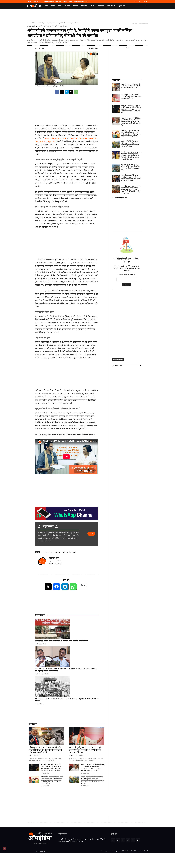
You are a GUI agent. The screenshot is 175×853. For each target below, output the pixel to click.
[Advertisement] (78, 803)
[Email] (71, 92)
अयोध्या (43, 552)
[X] (142, 1)
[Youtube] (147, 1)
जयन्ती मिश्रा (71, 755)
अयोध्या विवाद (49, 552)
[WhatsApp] (144, 1)
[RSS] (140, 1)
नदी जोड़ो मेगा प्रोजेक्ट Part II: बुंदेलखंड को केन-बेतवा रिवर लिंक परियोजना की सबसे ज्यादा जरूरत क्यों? (130, 167)
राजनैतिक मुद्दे (31, 744)
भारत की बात (41, 26)
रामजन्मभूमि (61, 552)
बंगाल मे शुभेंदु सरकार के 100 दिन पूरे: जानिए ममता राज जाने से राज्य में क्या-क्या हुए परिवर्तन (85, 750)
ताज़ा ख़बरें (116, 80)
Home (29, 23)
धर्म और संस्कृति (41, 23)
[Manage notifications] (4, 848)
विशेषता (30, 755)
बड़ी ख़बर (49, 26)
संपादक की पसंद (63, 26)
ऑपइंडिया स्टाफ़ (93, 48)
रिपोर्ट (55, 26)
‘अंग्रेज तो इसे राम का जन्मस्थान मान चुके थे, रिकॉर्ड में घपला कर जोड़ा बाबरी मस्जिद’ (61, 641)
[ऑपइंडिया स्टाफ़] (42, 562)
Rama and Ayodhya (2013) (55, 138)
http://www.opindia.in (55, 561)
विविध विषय (34, 23)
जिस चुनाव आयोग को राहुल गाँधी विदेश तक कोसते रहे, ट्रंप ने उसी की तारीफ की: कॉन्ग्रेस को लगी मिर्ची (46, 750)
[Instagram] (137, 1)
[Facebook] (135, 1)
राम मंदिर (55, 552)
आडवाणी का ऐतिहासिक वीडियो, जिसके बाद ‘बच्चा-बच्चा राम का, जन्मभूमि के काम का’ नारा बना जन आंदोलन (67, 700)
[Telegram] (67, 92)
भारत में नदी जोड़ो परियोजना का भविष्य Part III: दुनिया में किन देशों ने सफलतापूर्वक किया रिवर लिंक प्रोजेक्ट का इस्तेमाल (92, 780)
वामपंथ (67, 552)
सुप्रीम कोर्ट (72, 552)
